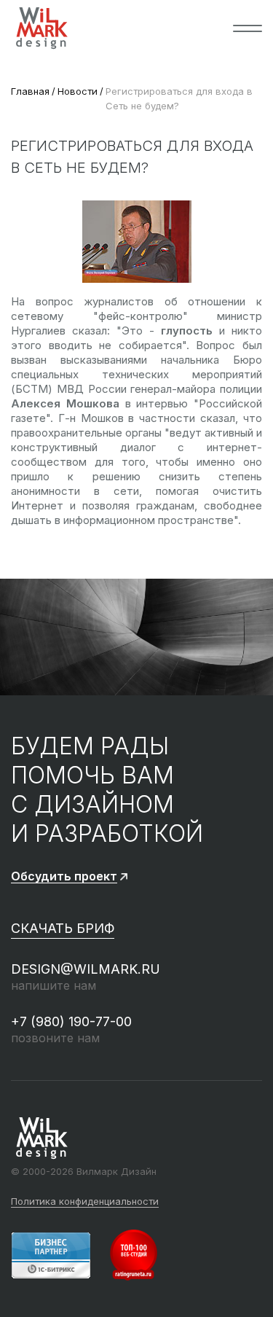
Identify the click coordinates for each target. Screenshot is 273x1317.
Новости (78, 91)
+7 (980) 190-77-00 (71, 1021)
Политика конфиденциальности (85, 1202)
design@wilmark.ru (85, 969)
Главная (30, 91)
